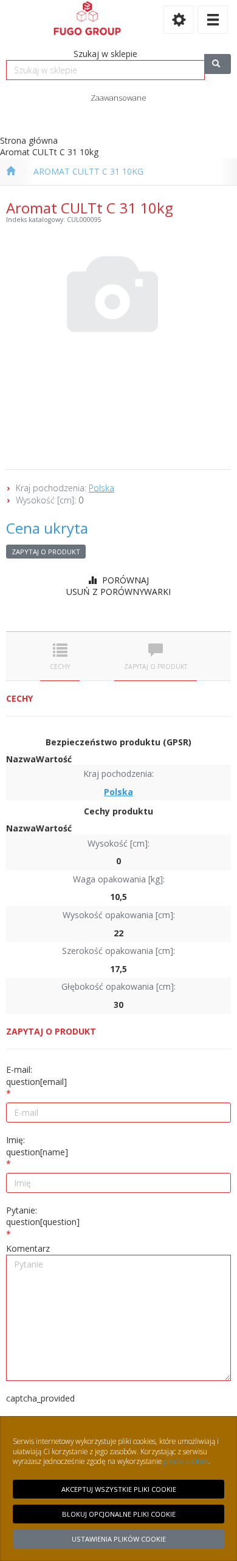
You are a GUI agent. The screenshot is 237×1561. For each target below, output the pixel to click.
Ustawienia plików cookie (119, 1538)
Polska (101, 488)
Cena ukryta (47, 528)
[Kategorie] (212, 19)
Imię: (37, 1146)
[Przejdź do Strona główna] (10, 171)
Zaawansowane (118, 97)
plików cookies (185, 1461)
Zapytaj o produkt (46, 551)
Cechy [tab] (60, 666)
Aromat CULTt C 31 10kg (88, 171)
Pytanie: (43, 1216)
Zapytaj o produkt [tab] (155, 666)
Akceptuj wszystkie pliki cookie (118, 1489)
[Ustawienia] (178, 19)
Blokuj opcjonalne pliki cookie (119, 1514)
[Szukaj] (217, 64)
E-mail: (36, 1075)
